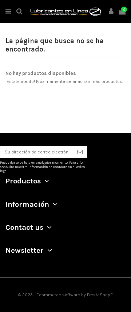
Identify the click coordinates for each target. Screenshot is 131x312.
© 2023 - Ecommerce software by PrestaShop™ (65, 294)
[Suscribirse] (80, 152)
